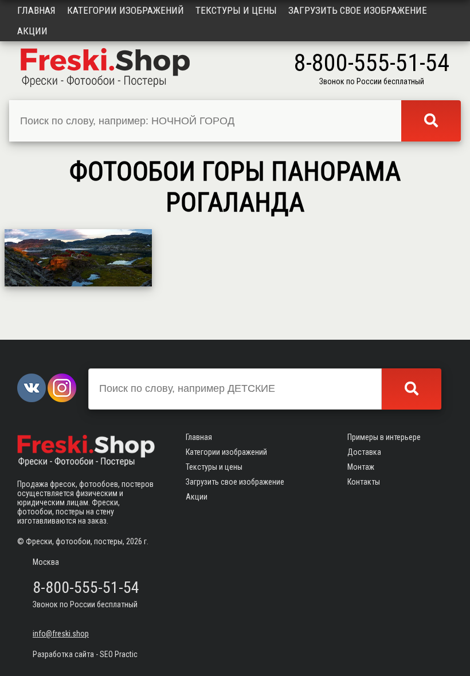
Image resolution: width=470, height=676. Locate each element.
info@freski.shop (61, 633)
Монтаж (360, 466)
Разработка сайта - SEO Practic (85, 654)
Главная (36, 10)
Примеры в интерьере (384, 437)
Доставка (364, 452)
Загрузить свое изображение (357, 10)
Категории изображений (125, 10)
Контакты (363, 481)
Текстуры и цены (236, 10)
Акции (32, 31)
